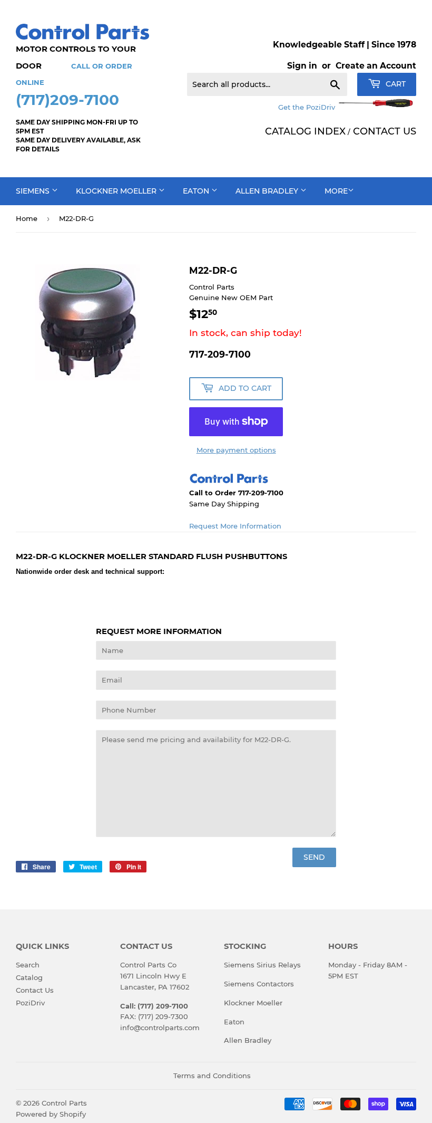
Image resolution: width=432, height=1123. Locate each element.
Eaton (197, 191)
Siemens (34, 191)
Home (26, 218)
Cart (395, 84)
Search (28, 965)
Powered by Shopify (51, 1114)
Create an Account (376, 66)
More (336, 191)
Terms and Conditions (212, 1075)
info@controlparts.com (160, 1027)
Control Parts (64, 1103)
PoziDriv (30, 1003)
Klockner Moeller (117, 191)
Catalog (29, 977)
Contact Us (35, 990)
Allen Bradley (267, 191)
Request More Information (235, 526)
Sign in (302, 66)
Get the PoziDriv (307, 107)
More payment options (236, 450)
